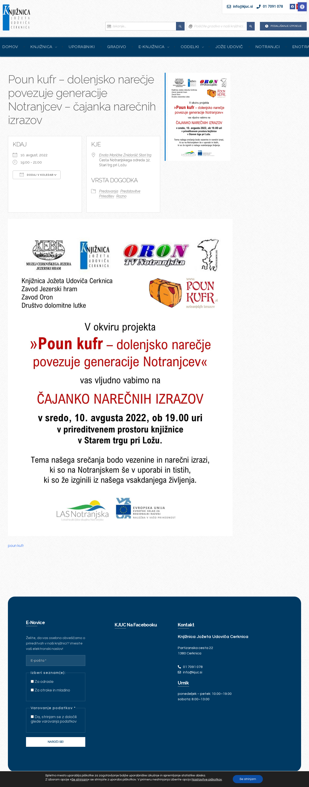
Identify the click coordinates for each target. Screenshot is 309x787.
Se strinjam (248, 779)
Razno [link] (121, 196)
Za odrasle (44, 682)
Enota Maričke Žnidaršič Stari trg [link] (125, 155)
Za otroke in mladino (52, 690)
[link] (302, 6)
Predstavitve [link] (130, 191)
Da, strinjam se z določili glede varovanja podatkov (54, 719)
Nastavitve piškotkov (207, 779)
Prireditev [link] (106, 196)
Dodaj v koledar (40, 174)
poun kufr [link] (16, 545)
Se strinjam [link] (79, 779)
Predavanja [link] (108, 191)
